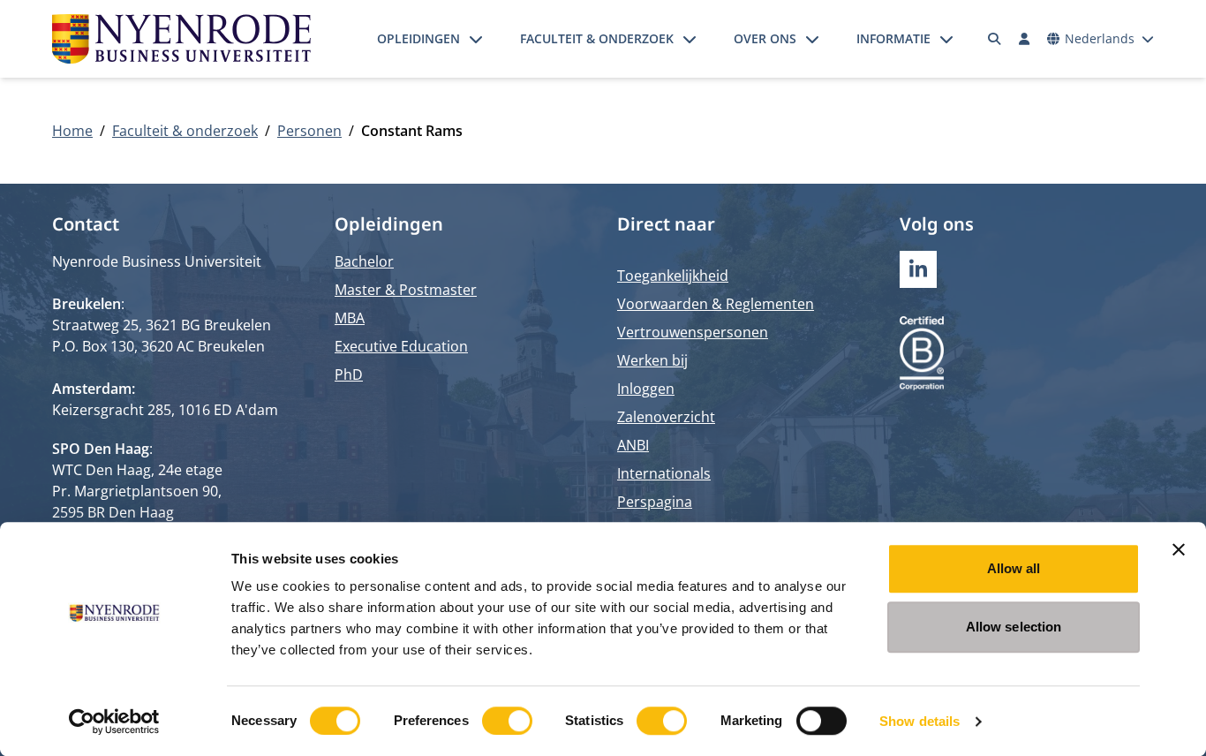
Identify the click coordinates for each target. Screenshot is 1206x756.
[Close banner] (1178, 549)
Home (72, 130)
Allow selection (1014, 626)
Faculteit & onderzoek (597, 38)
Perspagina (654, 501)
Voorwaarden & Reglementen (715, 304)
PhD (349, 374)
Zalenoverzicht (666, 417)
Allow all (1014, 568)
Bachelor (364, 261)
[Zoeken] (995, 39)
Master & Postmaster (406, 289)
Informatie (893, 38)
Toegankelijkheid (672, 275)
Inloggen (646, 388)
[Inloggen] (1024, 39)
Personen (309, 130)
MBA (350, 318)
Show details (919, 721)
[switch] (507, 721)
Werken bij (652, 360)
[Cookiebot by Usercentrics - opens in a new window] (114, 721)
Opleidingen (418, 38)
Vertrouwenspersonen (692, 332)
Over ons (765, 38)
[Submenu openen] (476, 39)
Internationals (664, 473)
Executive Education (401, 346)
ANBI (633, 445)
